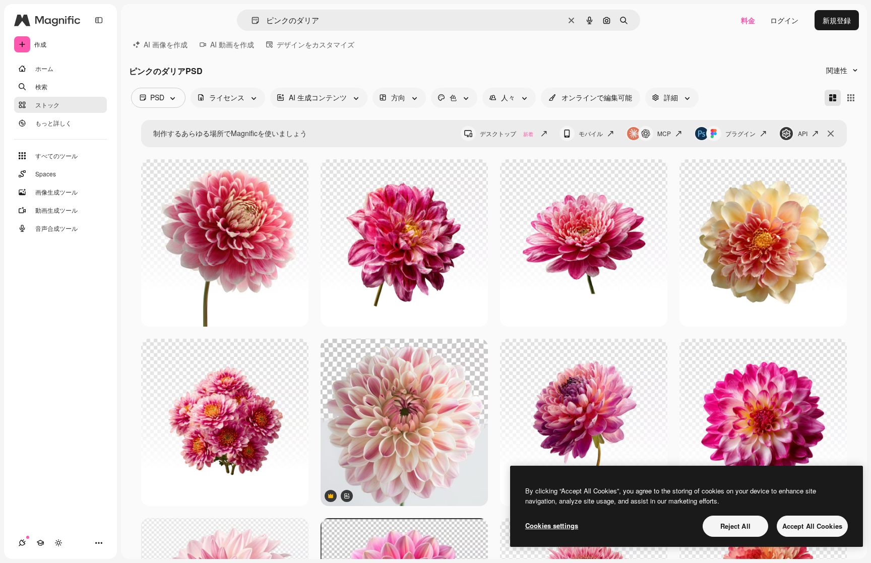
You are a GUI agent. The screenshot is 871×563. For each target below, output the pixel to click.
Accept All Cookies (812, 526)
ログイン (784, 20)
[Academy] (40, 543)
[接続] (22, 543)
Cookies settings (551, 525)
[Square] (851, 98)
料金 (748, 20)
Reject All (735, 526)
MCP (664, 133)
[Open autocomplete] (251, 20)
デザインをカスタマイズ (315, 44)
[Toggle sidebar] (99, 20)
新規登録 (837, 20)
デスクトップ (506, 133)
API (802, 133)
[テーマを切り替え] (58, 543)
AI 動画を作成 (232, 44)
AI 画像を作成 (166, 44)
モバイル (591, 133)
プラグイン (740, 133)
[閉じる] (831, 134)
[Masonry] (833, 98)
